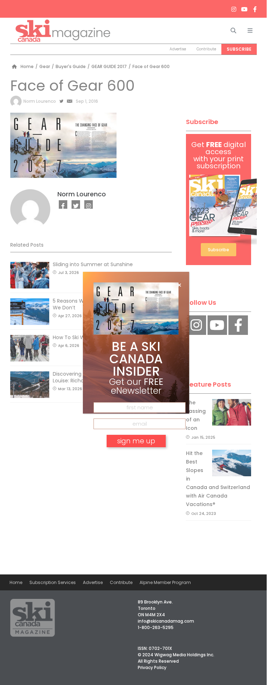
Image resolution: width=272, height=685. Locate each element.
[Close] (179, 285)
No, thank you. (136, 461)
